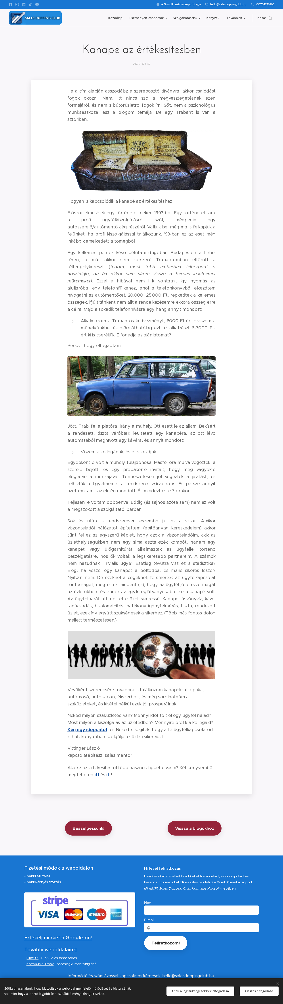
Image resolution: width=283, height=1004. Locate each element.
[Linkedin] (24, 4)
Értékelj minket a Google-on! (58, 938)
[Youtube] (37, 4)
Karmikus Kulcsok (40, 964)
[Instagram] (17, 4)
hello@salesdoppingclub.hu (228, 4)
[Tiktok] (30, 4)
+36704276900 (265, 4)
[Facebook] (10, 4)
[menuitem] (116, 17)
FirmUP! (32, 958)
